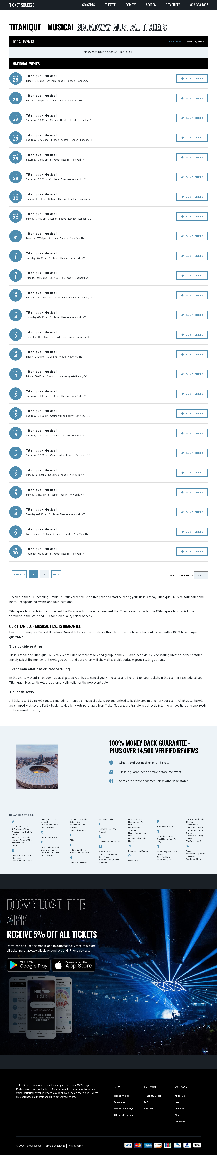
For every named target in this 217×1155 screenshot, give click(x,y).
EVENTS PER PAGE (182, 575)
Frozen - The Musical (79, 852)
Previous (19, 574)
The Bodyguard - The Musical (167, 853)
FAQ (146, 1102)
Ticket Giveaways (123, 1108)
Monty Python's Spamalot (135, 829)
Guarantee (119, 1102)
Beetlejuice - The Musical (48, 821)
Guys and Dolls (106, 819)
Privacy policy (75, 1145)
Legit (177, 1102)
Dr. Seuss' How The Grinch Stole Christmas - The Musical (78, 823)
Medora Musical (135, 819)
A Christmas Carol (20, 826)
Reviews (179, 1108)
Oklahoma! (133, 861)
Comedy (131, 4)
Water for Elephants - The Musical (196, 855)
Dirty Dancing (47, 855)
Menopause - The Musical (136, 823)
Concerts (88, 4)
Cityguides (173, 4)
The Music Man (164, 860)
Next (56, 574)
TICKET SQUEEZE (21, 5)
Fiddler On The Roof (79, 850)
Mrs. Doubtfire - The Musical (137, 840)
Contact (148, 1108)
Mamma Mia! (105, 851)
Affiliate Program (123, 1115)
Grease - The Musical (79, 862)
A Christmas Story (20, 829)
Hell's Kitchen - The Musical (108, 830)
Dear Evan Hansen (49, 850)
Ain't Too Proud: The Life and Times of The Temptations (22, 840)
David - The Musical (50, 847)
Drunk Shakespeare (79, 830)
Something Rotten (165, 836)
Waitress (190, 851)
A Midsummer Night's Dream (22, 833)
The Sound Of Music (195, 827)
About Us (180, 1096)
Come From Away (49, 837)
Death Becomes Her (50, 852)
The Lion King (163, 857)
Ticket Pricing (121, 1096)
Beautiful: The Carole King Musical (21, 857)
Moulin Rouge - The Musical (137, 834)
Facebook (180, 1121)
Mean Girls (104, 862)
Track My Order (152, 1096)
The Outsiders (192, 825)
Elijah (72, 840)
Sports (151, 4)
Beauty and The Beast (22, 861)
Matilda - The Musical (109, 860)
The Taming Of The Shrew (195, 831)
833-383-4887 (199, 4)
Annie (14, 845)
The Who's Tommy (194, 835)
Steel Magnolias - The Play (167, 840)
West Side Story (193, 859)
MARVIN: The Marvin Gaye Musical (108, 856)
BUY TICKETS (194, 78)
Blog (177, 1115)
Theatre (110, 4)
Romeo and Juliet (165, 826)
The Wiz (189, 838)
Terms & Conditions (55, 1145)
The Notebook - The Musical (195, 821)
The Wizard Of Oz (194, 841)
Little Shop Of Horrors (109, 842)
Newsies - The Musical (138, 851)
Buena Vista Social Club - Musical (49, 826)
